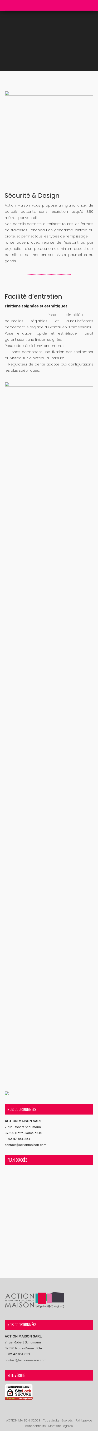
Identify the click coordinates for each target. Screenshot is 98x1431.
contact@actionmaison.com (25, 1145)
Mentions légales (60, 1426)
